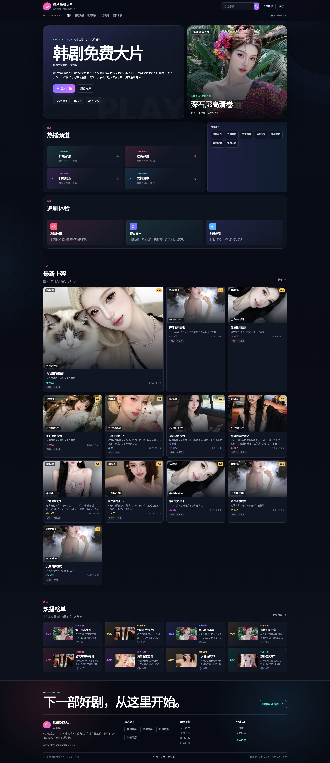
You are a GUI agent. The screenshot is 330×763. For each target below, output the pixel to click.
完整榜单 (277, 614)
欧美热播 (91, 15)
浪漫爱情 (231, 134)
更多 (280, 279)
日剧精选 (104, 15)
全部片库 (185, 727)
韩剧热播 (79, 15)
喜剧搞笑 (261, 134)
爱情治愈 (117, 15)
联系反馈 (185, 743)
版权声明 (185, 738)
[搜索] (256, 6)
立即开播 (66, 88)
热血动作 (217, 134)
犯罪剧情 (275, 134)
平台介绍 (185, 732)
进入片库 (241, 739)
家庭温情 (217, 142)
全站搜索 (241, 732)
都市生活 (231, 142)
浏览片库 (85, 88)
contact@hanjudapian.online (59, 745)
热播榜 (268, 6)
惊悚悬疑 (246, 134)
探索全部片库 (270, 704)
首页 (69, 15)
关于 (281, 6)
